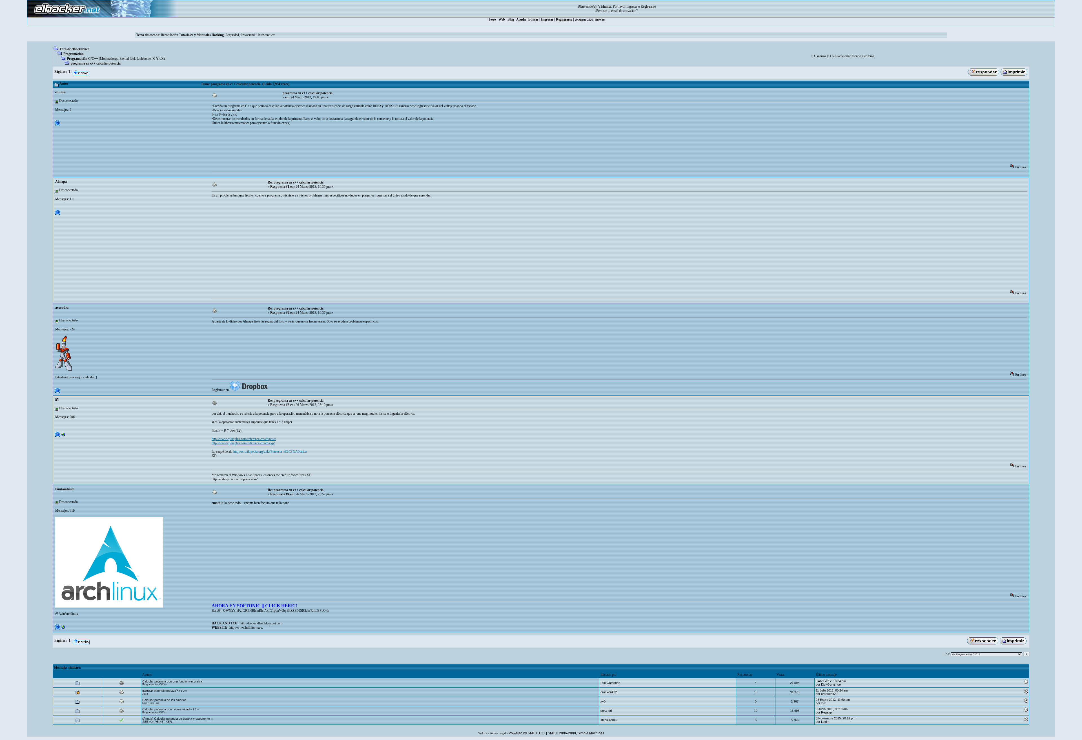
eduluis (60, 92)
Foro (492, 19)
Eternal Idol (127, 59)
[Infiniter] (63, 628)
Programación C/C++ (82, 59)
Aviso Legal (498, 733)
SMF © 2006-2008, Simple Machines (576, 733)
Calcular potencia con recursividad (166, 709)
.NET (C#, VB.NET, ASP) (157, 721)
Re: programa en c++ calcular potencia (295, 182)
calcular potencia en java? (160, 690)
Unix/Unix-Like (150, 703)
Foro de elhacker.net (74, 49)
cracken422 (608, 692)
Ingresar (631, 6)
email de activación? (624, 11)
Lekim (825, 721)
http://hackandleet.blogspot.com (261, 623)
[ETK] (63, 436)
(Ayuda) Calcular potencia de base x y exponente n (177, 718)
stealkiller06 (608, 720)
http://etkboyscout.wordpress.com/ (235, 479)
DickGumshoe (610, 682)
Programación (73, 54)
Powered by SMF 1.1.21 (527, 733)
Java (145, 693)
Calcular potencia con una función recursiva (172, 681)
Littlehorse (144, 59)
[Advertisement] (314, 146)
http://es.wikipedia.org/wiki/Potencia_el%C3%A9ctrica (270, 452)
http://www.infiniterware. (246, 627)
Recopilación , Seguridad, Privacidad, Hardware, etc (218, 35)
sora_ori (606, 710)
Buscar (533, 19)
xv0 (603, 701)
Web (501, 19)
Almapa (61, 182)
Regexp (826, 712)
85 (57, 400)
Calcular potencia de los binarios (164, 700)
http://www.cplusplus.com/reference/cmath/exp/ (243, 443)
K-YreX (158, 59)
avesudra (61, 308)
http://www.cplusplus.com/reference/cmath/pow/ (244, 439)
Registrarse (564, 19)
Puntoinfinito (64, 489)
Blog (510, 19)
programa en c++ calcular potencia (96, 63)
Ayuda (521, 19)
